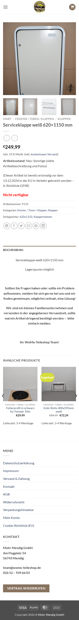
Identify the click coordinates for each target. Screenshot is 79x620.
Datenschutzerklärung (18, 463)
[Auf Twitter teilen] (21, 225)
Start (7, 119)
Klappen (64, 119)
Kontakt (9, 486)
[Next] (69, 58)
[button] (5, 7)
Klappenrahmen (43, 216)
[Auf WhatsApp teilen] (6, 225)
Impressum (11, 471)
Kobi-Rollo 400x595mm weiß (59, 409)
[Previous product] (14, 138)
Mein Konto (11, 517)
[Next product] (6, 138)
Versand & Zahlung (16, 478)
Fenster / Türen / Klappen (34, 119)
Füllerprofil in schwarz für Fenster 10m (20, 409)
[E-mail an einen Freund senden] (28, 225)
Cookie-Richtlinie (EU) (18, 525)
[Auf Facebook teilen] (14, 225)
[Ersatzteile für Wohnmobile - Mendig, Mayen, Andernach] (39, 7)
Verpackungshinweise (18, 510)
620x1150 (26, 216)
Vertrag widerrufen (26, 588)
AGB (6, 494)
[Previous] (9, 58)
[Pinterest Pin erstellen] (36, 225)
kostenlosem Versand (44, 154)
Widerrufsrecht (14, 502)
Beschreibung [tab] (13, 250)
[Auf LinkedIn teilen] (43, 225)
